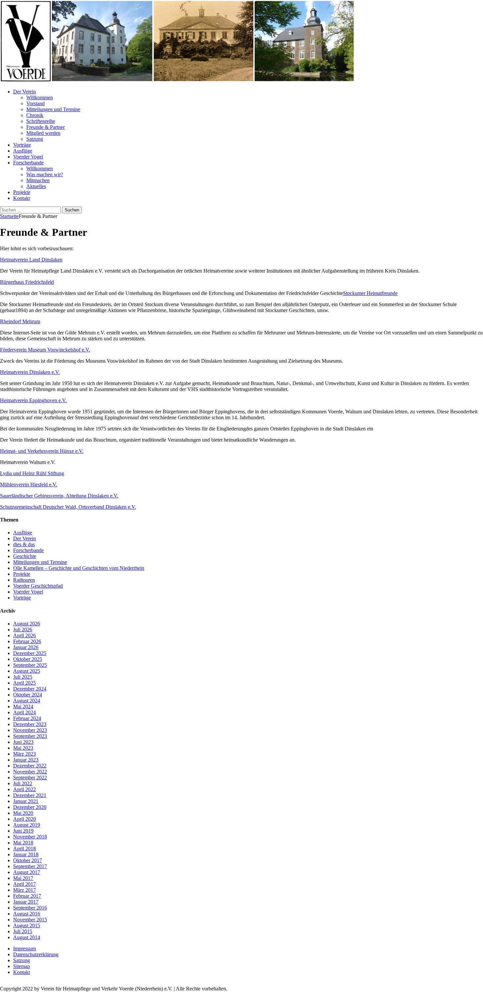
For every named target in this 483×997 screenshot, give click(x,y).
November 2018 (30, 836)
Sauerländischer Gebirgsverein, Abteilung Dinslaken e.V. (59, 495)
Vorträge (22, 145)
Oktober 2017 (27, 860)
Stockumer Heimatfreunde (370, 293)
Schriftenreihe (40, 121)
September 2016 (30, 908)
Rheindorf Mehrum (20, 321)
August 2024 (26, 700)
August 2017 (26, 872)
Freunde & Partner (45, 127)
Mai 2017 (23, 878)
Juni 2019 (23, 831)
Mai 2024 (23, 706)
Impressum (24, 948)
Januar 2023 (25, 760)
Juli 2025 (22, 677)
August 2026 (26, 623)
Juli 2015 (22, 931)
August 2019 (26, 825)
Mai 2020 (23, 813)
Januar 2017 (25, 902)
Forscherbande (28, 162)
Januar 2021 (25, 801)
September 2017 (30, 866)
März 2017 (24, 890)
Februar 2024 (27, 718)
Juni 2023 (23, 742)
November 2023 (30, 730)
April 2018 (24, 848)
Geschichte (24, 556)
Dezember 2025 (29, 653)
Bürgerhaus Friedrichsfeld (27, 282)
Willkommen (39, 97)
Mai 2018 (23, 842)
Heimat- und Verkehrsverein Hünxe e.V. (41, 451)
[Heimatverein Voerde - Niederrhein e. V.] (177, 80)
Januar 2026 (25, 647)
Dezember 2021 (29, 795)
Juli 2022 (22, 783)
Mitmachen (38, 180)
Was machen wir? (44, 174)
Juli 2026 (22, 629)
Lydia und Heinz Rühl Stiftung (32, 473)
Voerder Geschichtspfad (38, 586)
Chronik (34, 115)
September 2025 (30, 665)
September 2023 (30, 736)
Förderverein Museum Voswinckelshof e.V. (45, 350)
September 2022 (30, 777)
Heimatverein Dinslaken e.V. (30, 372)
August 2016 (26, 913)
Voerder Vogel (28, 156)
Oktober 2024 (27, 694)
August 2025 (26, 671)
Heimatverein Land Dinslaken (31, 259)
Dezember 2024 (29, 689)
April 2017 (24, 884)
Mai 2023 (23, 748)
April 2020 (24, 819)
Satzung (34, 139)
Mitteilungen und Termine (53, 109)
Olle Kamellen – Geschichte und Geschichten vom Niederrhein (78, 568)
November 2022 (30, 771)
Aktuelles (36, 186)
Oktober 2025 (27, 659)
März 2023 (24, 754)
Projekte (21, 192)
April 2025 (24, 683)
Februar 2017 (27, 896)
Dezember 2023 (29, 724)
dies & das (24, 544)
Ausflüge (22, 151)
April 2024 (24, 712)
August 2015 (26, 925)
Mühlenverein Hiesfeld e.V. (28, 484)
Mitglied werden (43, 133)
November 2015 (30, 919)
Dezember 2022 (29, 765)
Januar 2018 (25, 854)
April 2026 (24, 635)
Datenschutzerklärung (35, 954)
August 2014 (26, 937)
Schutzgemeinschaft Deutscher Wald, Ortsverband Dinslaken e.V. (68, 507)
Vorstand (35, 103)
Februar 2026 (27, 641)
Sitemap (21, 966)
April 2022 (24, 789)
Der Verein (24, 91)
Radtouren (24, 580)
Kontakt (21, 198)
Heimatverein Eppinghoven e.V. (33, 400)
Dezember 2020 (29, 807)
